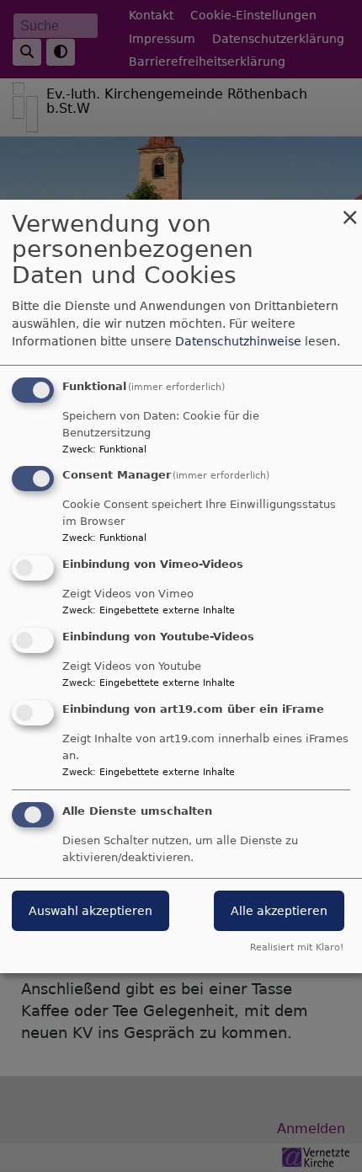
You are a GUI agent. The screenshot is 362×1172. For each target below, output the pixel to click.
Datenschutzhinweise (238, 341)
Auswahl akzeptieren (90, 911)
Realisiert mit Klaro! (296, 947)
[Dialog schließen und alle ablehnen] (349, 210)
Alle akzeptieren (279, 911)
